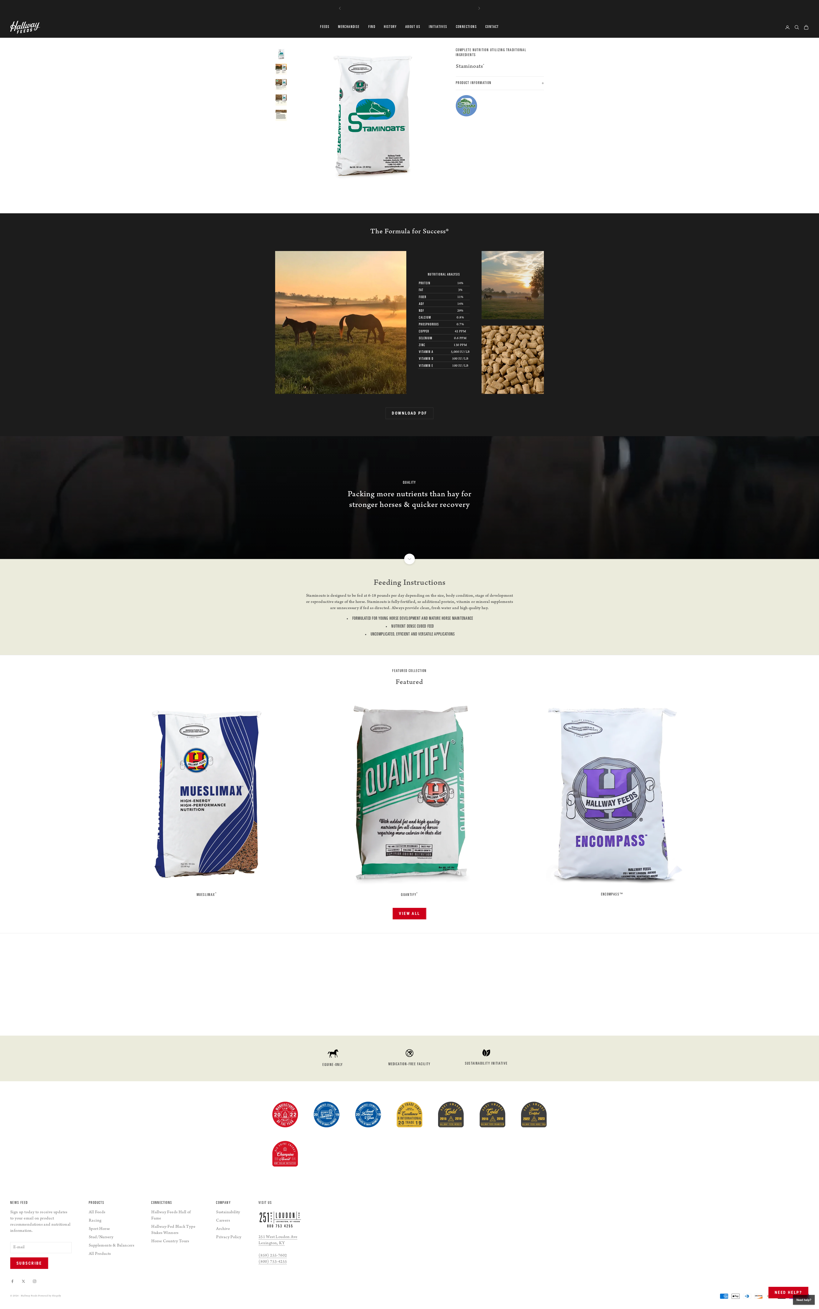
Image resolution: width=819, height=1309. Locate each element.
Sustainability (228, 1212)
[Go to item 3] (281, 54)
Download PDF (409, 413)
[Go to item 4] (281, 69)
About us (412, 27)
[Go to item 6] (281, 100)
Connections (466, 27)
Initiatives (438, 27)
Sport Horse (99, 1229)
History (390, 27)
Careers (223, 1221)
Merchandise (349, 27)
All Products (100, 1254)
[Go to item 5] (281, 85)
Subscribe (29, 1263)
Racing (95, 1221)
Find (372, 27)
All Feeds (97, 1212)
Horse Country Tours (170, 1241)
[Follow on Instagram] (34, 1281)
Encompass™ (612, 895)
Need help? (788, 1292)
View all (409, 913)
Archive (223, 1229)
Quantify (409, 894)
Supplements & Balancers (111, 1246)
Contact (492, 27)
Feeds (325, 27)
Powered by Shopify (49, 1296)
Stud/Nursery (101, 1237)
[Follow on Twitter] (23, 1281)
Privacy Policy (228, 1237)
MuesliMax (207, 894)
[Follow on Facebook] (12, 1281)
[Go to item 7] (281, 115)
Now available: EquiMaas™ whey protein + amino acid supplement (409, 7)
